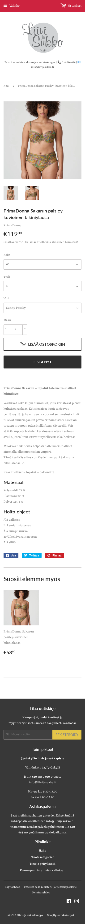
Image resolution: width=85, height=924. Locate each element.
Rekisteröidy (66, 735)
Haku (42, 850)
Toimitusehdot (41, 892)
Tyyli (7, 277)
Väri (6, 298)
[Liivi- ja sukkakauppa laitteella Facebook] (68, 902)
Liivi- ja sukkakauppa (30, 915)
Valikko (14, 6)
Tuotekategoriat (42, 857)
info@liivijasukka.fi (59, 821)
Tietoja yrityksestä (42, 864)
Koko (7, 255)
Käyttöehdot (12, 887)
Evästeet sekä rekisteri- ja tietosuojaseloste (50, 887)
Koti (6, 86)
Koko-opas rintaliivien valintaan (42, 870)
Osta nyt (43, 362)
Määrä (8, 320)
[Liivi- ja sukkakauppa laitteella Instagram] (76, 902)
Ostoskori (74, 6)
